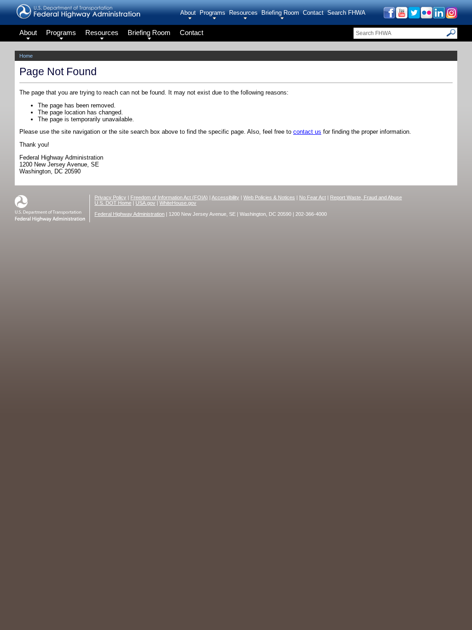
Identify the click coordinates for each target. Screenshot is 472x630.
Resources (243, 12)
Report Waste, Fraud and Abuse (366, 197)
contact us (307, 131)
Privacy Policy (110, 197)
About (188, 12)
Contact (313, 12)
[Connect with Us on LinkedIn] (438, 16)
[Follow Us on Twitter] (413, 16)
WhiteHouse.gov (177, 203)
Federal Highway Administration (129, 214)
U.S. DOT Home (112, 203)
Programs (212, 12)
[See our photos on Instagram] (451, 16)
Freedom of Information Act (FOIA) (169, 197)
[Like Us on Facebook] (389, 16)
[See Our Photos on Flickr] (426, 16)
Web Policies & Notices (269, 197)
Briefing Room (280, 12)
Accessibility (225, 197)
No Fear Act (312, 197)
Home (26, 56)
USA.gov (145, 203)
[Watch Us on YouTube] (401, 16)
